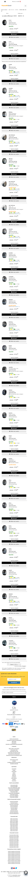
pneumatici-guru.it (16, 875)
